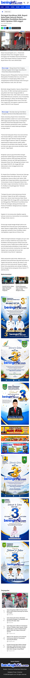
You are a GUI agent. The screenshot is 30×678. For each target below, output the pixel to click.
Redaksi (5, 669)
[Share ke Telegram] (10, 28)
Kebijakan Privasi (12, 672)
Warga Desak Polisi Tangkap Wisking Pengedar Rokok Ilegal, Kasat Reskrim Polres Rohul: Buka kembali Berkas (14, 70)
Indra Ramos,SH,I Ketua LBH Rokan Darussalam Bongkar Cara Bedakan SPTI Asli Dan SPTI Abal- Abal (17, 619)
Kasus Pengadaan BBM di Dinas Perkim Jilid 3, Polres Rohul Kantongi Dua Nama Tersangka (17, 611)
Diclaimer (19, 672)
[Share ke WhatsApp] (2, 28)
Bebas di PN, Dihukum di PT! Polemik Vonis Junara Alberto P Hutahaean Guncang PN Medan (16, 638)
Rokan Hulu (7, 11)
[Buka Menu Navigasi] (27, 2)
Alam (22, 7)
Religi (17, 7)
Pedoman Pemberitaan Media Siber (17, 669)
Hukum (7, 7)
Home (2, 7)
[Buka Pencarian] (24, 2)
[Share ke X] (7, 28)
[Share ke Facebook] (5, 28)
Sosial (12, 7)
